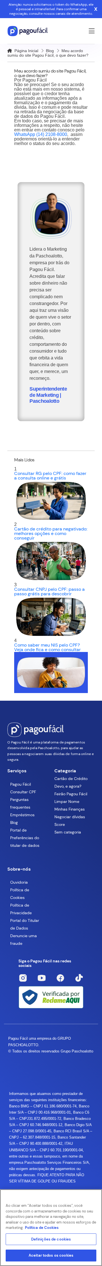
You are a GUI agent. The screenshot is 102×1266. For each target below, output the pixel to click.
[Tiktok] (79, 978)
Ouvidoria (19, 882)
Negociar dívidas (69, 816)
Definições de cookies (51, 1239)
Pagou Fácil (20, 784)
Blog (50, 50)
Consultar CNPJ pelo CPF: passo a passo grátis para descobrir (49, 591)
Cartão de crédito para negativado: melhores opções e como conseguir (50, 533)
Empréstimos (22, 814)
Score (59, 824)
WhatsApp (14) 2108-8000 (40, 134)
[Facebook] (60, 978)
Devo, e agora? (67, 786)
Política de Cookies (42, 1227)
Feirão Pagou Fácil (70, 793)
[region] (51, 1227)
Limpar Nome (66, 801)
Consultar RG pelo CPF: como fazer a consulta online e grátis (50, 475)
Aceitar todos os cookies (51, 1255)
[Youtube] (41, 978)
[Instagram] (22, 978)
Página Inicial (25, 50)
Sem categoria (67, 832)
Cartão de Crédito (71, 778)
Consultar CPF (23, 791)
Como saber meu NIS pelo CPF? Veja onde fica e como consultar (47, 647)
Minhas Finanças (69, 809)
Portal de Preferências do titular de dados (24, 838)
